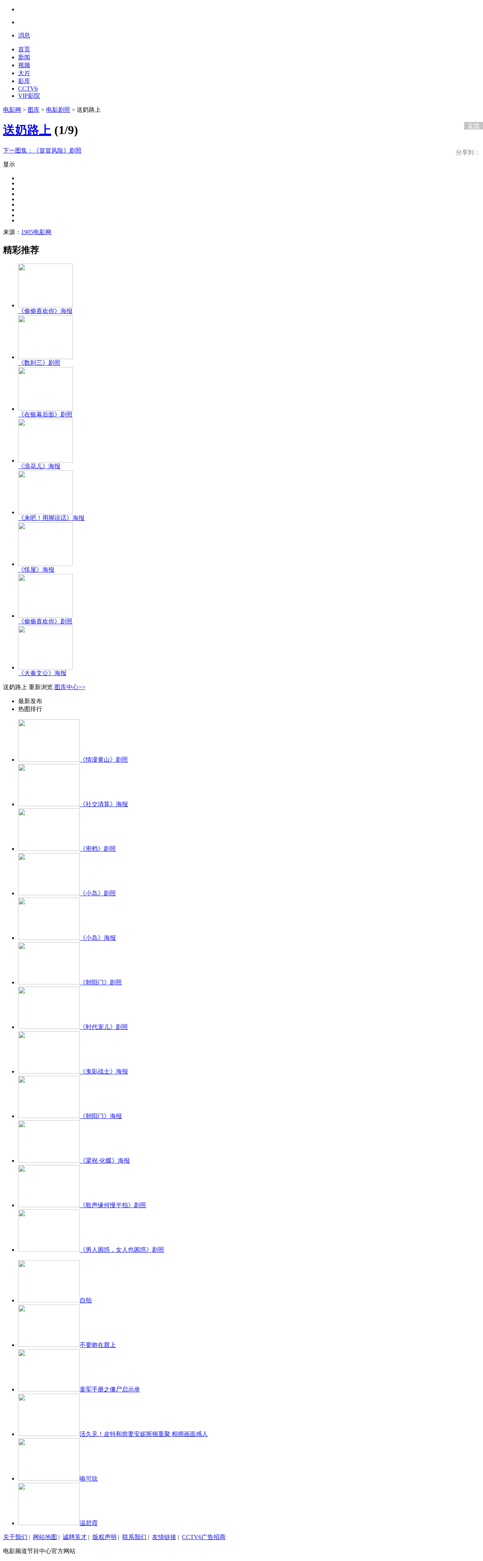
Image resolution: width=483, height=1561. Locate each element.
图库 (34, 109)
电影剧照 (58, 109)
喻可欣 (89, 1478)
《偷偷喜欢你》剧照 (45, 621)
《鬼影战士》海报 (104, 1071)
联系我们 (134, 1537)
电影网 (12, 109)
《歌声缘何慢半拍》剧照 (113, 1205)
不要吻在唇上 (98, 1345)
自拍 (86, 1300)
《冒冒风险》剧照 (42, 150)
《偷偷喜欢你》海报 (45, 311)
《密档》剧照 (98, 848)
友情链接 (164, 1537)
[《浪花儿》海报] (45, 460)
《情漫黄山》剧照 (104, 759)
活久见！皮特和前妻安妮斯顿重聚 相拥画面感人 (144, 1434)
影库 (24, 81)
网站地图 (45, 1537)
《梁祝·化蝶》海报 (105, 1160)
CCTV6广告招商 (204, 1537)
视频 (24, 65)
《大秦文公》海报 (42, 673)
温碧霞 (89, 1523)
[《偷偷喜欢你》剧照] (45, 615)
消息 (24, 35)
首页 (24, 49)
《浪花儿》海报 (39, 466)
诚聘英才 (75, 1537)
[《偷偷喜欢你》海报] (45, 305)
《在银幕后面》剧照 (45, 414)
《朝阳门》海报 (101, 1116)
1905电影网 (36, 232)
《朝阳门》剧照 (101, 982)
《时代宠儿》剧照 (104, 1027)
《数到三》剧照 (39, 362)
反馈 (474, 125)
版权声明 (104, 1537)
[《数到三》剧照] (45, 357)
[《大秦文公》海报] (45, 667)
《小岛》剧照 (98, 893)
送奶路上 (27, 130)
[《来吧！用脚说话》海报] (45, 512)
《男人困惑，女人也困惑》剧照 (122, 1249)
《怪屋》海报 (36, 569)
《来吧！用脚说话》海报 (51, 518)
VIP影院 (29, 96)
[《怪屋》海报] (45, 564)
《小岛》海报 (98, 938)
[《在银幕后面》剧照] (45, 409)
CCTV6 (28, 88)
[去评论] (471, 110)
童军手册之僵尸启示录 (110, 1389)
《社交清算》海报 (104, 804)
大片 (24, 73)
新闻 (24, 57)
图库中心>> (69, 687)
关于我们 (15, 1537)
